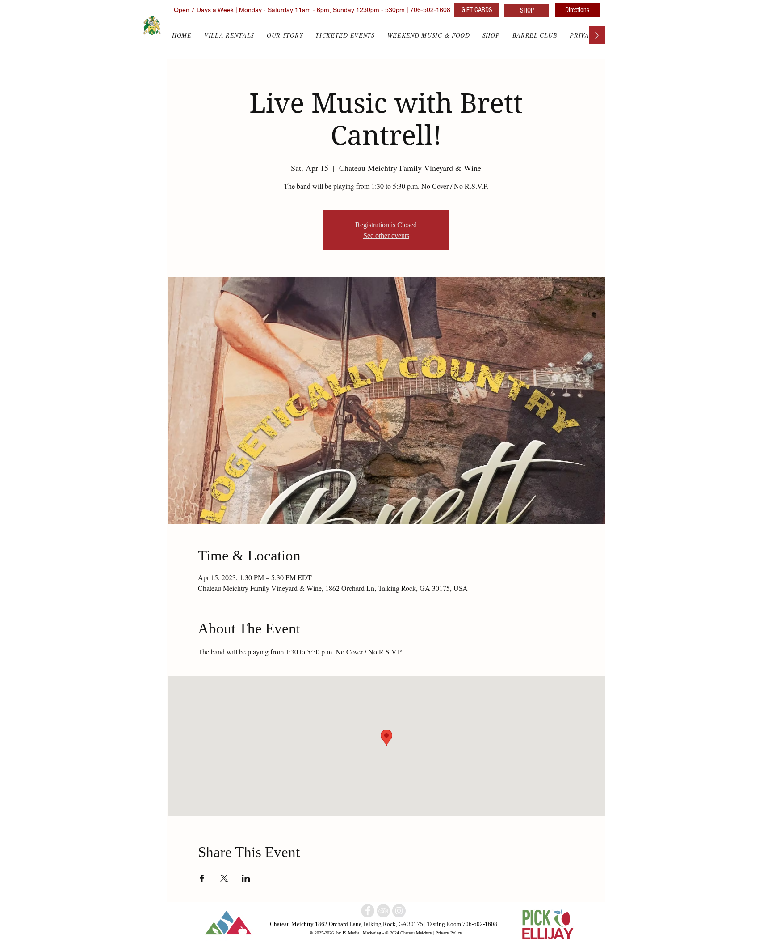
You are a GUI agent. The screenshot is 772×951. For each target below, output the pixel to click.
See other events (386, 235)
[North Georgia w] (399, 910)
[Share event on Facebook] (202, 878)
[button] (491, 35)
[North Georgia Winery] (383, 910)
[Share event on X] (224, 878)
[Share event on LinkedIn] (246, 878)
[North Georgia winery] (367, 910)
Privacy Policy (449, 932)
